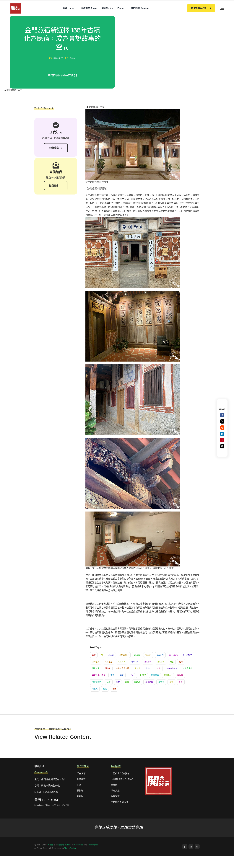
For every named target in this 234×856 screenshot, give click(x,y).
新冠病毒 (155, 675)
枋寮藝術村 (96, 682)
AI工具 (111, 655)
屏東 (159, 668)
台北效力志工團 (122, 668)
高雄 (105, 689)
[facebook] (184, 846)
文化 (131, 675)
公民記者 (160, 662)
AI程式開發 (124, 655)
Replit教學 (187, 655)
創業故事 (95, 668)
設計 (181, 682)
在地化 (137, 668)
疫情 (127, 682)
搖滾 (121, 675)
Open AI (160, 655)
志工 (112, 675)
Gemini (148, 655)
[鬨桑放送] (15, 3)
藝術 (171, 682)
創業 (181, 662)
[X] (222, 421)
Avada (50, 845)
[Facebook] (222, 415)
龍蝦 (114, 689)
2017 (94, 655)
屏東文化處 (187, 668)
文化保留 (142, 675)
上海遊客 (95, 662)
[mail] (197, 846)
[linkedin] (190, 846)
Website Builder (63, 845)
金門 (66, 58)
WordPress (78, 845)
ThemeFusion (70, 848)
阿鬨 (50, 58)
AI (102, 655)
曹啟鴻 (180, 675)
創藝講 (107, 668)
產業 (118, 682)
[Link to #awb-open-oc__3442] (222, 8)
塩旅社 (148, 668)
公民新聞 (147, 662)
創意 (172, 662)
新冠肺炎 (168, 675)
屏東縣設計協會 (98, 675)
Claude (137, 655)
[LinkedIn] (222, 434)
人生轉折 (121, 662)
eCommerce (92, 845)
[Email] (222, 446)
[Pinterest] (222, 440)
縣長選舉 (149, 682)
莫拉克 (161, 682)
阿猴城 (95, 689)
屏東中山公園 (171, 668)
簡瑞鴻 (137, 682)
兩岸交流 (134, 662)
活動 (108, 682)
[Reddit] (222, 427)
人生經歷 (108, 662)
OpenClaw (173, 655)
